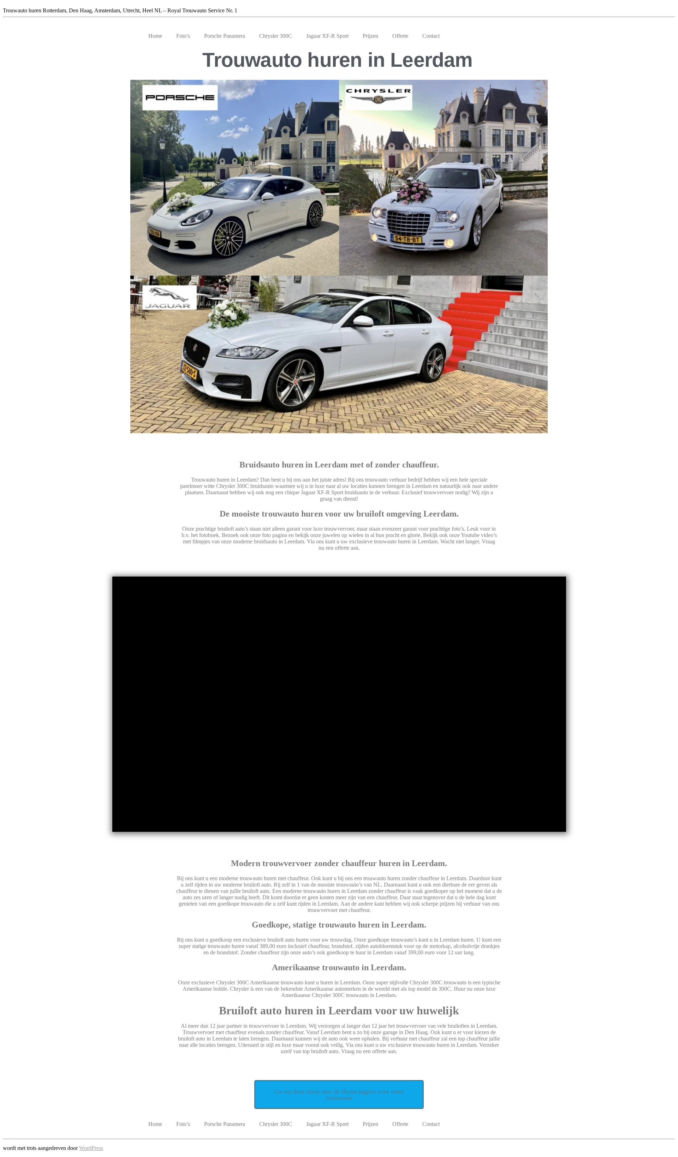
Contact (431, 36)
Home (155, 36)
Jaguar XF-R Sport (327, 36)
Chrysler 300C (275, 36)
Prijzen (370, 36)
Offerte (400, 36)
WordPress (91, 1148)
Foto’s (183, 36)
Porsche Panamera (224, 36)
